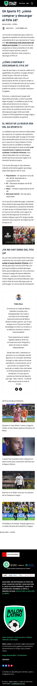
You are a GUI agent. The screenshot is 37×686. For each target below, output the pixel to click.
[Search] (32, 3)
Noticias (22, 3)
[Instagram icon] (20, 389)
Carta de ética (20, 637)
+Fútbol (14, 24)
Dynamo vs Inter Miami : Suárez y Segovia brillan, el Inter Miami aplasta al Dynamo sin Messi (18, 428)
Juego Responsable (9, 655)
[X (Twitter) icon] (16, 389)
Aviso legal (14, 640)
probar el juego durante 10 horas (15, 263)
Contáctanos (22, 655)
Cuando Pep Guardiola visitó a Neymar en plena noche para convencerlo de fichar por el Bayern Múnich (18, 461)
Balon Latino (6, 24)
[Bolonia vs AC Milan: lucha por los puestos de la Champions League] (18, 480)
